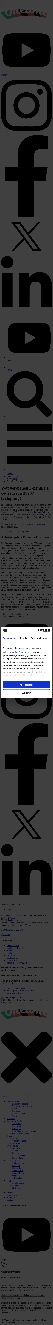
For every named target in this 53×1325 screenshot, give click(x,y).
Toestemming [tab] (9, 638)
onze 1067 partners (19, 652)
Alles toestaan (26, 685)
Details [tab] (23, 638)
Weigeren (26, 693)
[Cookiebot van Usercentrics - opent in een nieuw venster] (38, 630)
